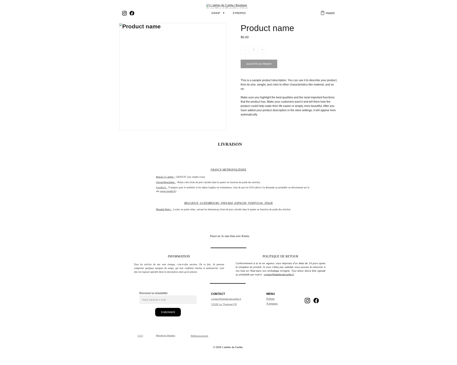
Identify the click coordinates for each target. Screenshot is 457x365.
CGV (140, 335)
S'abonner (168, 312)
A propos (272, 303)
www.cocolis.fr (167, 191)
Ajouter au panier (259, 63)
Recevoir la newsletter (153, 293)
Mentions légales (165, 335)
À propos (239, 13)
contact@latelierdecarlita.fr (279, 274)
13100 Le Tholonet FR (224, 304)
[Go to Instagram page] (126, 13)
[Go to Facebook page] (132, 13)
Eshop (216, 13)
